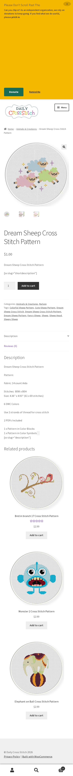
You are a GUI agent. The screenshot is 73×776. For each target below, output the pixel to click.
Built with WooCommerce (37, 756)
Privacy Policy (12, 756)
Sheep (45, 315)
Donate (13, 92)
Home (11, 128)
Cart (56, 767)
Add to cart (28, 285)
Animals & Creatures (26, 128)
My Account (12, 770)
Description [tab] (10, 336)
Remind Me (34, 91)
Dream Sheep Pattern (15, 315)
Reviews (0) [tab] (10, 346)
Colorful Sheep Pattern (22, 307)
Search (36, 770)
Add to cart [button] (36, 535)
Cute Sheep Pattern (45, 307)
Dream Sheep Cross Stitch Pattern (43, 311)
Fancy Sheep (34, 315)
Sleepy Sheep (11, 319)
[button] (64, 147)
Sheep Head (55, 315)
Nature (43, 303)
